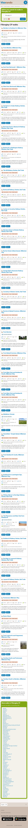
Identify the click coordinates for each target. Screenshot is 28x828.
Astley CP (5, 714)
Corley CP (5, 741)
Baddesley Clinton (7, 716)
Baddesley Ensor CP (7, 718)
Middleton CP (6, 777)
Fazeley (4, 749)
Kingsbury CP (6, 765)
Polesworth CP (6, 784)
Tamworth (5, 792)
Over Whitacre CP (6, 783)
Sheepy (4, 787)
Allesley (4, 708)
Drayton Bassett (6, 748)
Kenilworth (5, 762)
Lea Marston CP (6, 769)
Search (22, 19)
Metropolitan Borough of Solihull (10, 745)
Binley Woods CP (6, 730)
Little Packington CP (7, 770)
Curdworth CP (6, 744)
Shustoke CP (5, 788)
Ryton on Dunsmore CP (8, 785)
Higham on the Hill (7, 759)
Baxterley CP (5, 723)
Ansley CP (5, 709)
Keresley (5, 763)
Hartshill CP (5, 758)
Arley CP (4, 711)
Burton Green (6, 733)
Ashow (4, 712)
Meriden (5, 776)
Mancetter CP (6, 771)
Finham (4, 751)
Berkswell (5, 727)
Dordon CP (5, 747)
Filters (7, 19)
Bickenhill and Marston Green (9, 729)
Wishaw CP (5, 795)
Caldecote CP (6, 734)
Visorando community (5, 812)
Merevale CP (5, 774)
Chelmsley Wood (6, 738)
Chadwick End (6, 737)
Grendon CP (5, 755)
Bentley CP (5, 726)
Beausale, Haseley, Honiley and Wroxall (11, 725)
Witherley (5, 796)
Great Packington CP (7, 754)
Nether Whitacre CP (7, 778)
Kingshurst (5, 766)
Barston (4, 722)
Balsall (4, 721)
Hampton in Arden (7, 756)
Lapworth (5, 767)
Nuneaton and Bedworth (8, 781)
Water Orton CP (6, 794)
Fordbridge (5, 752)
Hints (4, 760)
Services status (9, 825)
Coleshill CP (5, 740)
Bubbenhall (5, 732)
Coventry (5, 743)
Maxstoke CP (5, 773)
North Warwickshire (7, 780)
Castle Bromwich (6, 736)
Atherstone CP (6, 715)
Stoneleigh (5, 791)
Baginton (5, 719)
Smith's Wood (6, 789)
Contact (2, 810)
